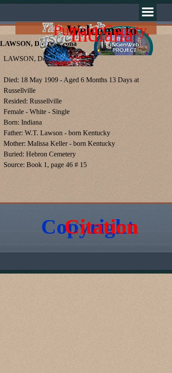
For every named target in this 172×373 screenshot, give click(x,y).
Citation (101, 226)
